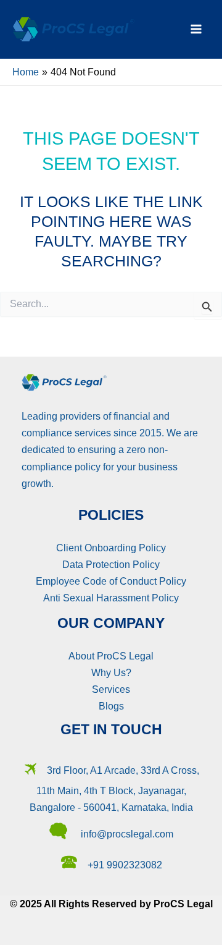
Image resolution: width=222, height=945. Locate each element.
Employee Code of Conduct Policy (111, 581)
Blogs (111, 705)
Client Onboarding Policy (111, 547)
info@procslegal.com (127, 833)
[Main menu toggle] (196, 29)
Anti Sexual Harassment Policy (111, 597)
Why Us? (111, 672)
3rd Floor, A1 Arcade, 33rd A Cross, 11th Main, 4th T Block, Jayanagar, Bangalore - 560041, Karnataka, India (114, 789)
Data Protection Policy (111, 564)
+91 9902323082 (125, 864)
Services (111, 689)
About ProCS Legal (111, 655)
